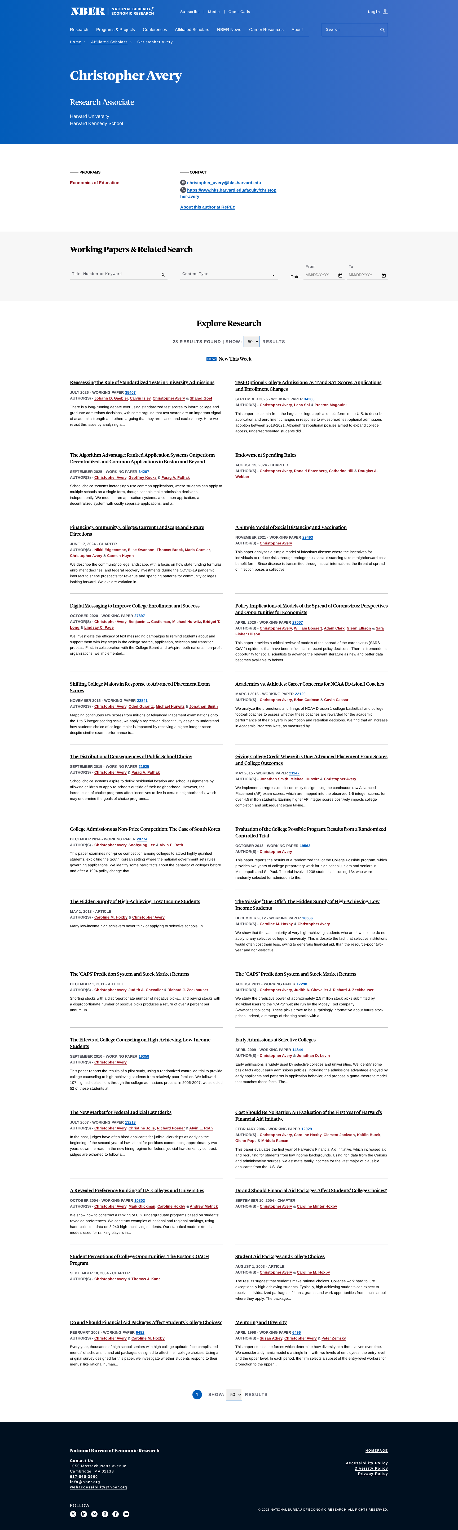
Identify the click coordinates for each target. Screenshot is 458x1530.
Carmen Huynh (120, 555)
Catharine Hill (341, 471)
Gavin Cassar (336, 700)
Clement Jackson (339, 1135)
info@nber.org (85, 1482)
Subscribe (190, 12)
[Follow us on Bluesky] (94, 1514)
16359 (144, 1056)
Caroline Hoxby (308, 1135)
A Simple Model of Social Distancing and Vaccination (291, 527)
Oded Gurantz (141, 706)
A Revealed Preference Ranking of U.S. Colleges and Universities (137, 1190)
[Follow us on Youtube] (126, 1514)
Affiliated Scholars (192, 29)
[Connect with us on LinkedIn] (84, 1514)
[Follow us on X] (73, 1514)
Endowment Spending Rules (265, 454)
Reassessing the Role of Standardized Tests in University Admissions (142, 382)
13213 (130, 1122)
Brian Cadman (306, 700)
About (297, 29)
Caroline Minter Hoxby (317, 1206)
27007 (297, 622)
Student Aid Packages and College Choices (280, 1256)
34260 (309, 399)
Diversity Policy (371, 1468)
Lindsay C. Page (99, 627)
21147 (294, 773)
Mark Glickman (142, 1206)
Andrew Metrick (204, 1206)
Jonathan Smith (203, 706)
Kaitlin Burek (368, 1135)
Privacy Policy (373, 1473)
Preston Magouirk (331, 405)
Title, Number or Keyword (97, 274)
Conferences (155, 29)
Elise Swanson (141, 550)
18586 (307, 918)
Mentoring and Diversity (261, 1322)
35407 (130, 392)
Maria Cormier (197, 550)
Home (75, 42)
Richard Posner (171, 1128)
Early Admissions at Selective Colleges (275, 1039)
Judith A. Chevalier (146, 990)
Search (333, 29)
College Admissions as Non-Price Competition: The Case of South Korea (145, 829)
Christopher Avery (169, 398)
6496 (296, 1332)
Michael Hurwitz (186, 621)
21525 (144, 766)
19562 (305, 846)
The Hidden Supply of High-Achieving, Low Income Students (135, 901)
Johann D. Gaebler (111, 398)
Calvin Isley (140, 398)
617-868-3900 (84, 1476)
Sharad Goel (201, 398)
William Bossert (308, 628)
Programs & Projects (115, 29)
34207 (144, 471)
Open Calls (239, 12)
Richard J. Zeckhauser (188, 990)
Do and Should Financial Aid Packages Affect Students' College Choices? (311, 1190)
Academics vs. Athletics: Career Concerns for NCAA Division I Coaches (309, 683)
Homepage (376, 1450)
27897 (139, 616)
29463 (307, 537)
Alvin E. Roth (171, 845)
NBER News (229, 29)
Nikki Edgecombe (110, 550)
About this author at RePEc (207, 207)
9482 (140, 1332)
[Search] (383, 30)
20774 (142, 839)
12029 (306, 1129)
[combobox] (183, 275)
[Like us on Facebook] (115, 1514)
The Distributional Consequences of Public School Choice (131, 756)
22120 (300, 694)
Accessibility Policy (367, 1463)
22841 (142, 700)
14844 (297, 1050)
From (315, 266)
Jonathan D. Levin (313, 1055)
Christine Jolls (142, 1128)
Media (214, 12)
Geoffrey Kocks (143, 477)
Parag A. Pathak (175, 477)
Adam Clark (334, 628)
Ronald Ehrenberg (310, 471)
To (356, 266)
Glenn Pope (246, 1140)
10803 (139, 1200)
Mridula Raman (274, 1140)
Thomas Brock (170, 550)
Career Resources (266, 29)
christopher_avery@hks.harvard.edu (224, 182)
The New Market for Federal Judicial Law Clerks (120, 1112)
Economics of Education (95, 182)
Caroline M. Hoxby (110, 917)
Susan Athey (271, 1338)
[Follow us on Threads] (105, 1514)
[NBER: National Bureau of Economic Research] (116, 14)
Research (79, 29)
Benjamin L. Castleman (149, 621)
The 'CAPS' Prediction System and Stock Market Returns (129, 973)
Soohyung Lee (142, 845)
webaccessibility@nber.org (98, 1487)
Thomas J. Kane (146, 1279)
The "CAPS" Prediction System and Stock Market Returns (295, 973)
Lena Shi (302, 405)
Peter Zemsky (334, 1338)
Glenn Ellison (359, 628)
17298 (302, 984)
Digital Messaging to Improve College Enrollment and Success (135, 605)
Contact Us (82, 1460)
